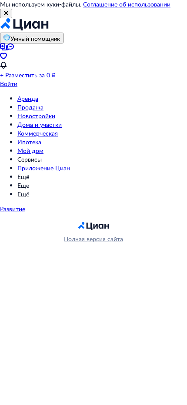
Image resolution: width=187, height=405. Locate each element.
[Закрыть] (6, 13)
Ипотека (29, 142)
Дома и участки (39, 124)
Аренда (27, 98)
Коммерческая (37, 133)
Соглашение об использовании (126, 4)
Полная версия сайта (93, 238)
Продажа (30, 107)
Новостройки (36, 116)
